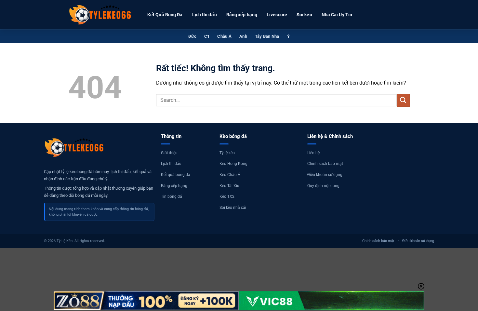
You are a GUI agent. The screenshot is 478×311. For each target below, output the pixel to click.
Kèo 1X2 (226, 196)
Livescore (277, 14)
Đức (192, 36)
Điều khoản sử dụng (324, 174)
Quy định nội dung (323, 185)
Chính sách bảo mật (325, 163)
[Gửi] (403, 100)
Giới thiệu (169, 153)
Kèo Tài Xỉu (229, 185)
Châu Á (224, 36)
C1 (207, 36)
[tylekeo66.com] (100, 14)
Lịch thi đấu (204, 14)
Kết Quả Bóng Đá (165, 14)
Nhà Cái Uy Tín (337, 14)
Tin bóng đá (171, 196)
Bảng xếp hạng (241, 14)
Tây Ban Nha (267, 36)
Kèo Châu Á (229, 174)
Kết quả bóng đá (175, 174)
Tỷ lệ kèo (227, 153)
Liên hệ (313, 153)
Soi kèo (304, 14)
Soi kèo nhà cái (232, 207)
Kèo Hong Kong (233, 163)
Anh (243, 36)
